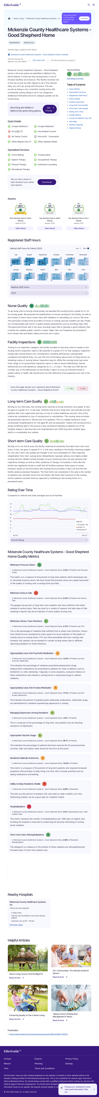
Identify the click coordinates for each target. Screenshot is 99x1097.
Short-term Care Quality (78, 108)
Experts (38, 1059)
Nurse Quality (74, 99)
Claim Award (21, 228)
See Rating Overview (75, 79)
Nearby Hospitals (76, 125)
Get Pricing (49, 109)
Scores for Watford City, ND (80, 118)
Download (84, 18)
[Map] (49, 873)
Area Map (73, 121)
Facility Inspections (76, 102)
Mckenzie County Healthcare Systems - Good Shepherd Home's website (39, 54)
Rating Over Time (76, 112)
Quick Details (74, 89)
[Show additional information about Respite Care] (30, 141)
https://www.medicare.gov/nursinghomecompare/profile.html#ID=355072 (39, 1034)
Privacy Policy (71, 1059)
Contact (7, 1059)
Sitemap (69, 1063)
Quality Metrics (75, 115)
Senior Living (19, 18)
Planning (38, 1063)
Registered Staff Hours (78, 95)
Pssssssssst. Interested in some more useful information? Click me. (77, 1089)
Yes (71, 388)
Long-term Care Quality (78, 105)
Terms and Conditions (45, 1068)
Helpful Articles (75, 128)
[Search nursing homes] (88, 4)
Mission (7, 1063)
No (84, 388)
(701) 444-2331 (38, 60)
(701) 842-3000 (16, 925)
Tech (6, 1068)
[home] (12, 5)
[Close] (94, 1089)
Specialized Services (77, 92)
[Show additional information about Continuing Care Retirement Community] (21, 131)
